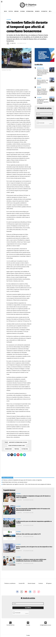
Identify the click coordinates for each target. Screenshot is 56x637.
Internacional (29, 11)
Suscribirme (45, 118)
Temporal (16, 448)
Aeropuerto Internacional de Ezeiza (18, 442)
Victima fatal (25, 448)
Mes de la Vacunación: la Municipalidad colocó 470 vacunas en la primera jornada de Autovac (33, 509)
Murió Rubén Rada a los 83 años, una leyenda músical (14, 482)
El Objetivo (13, 43)
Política (11, 11)
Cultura (39, 87)
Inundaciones (8, 448)
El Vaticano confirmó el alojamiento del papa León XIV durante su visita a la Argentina (22, 480)
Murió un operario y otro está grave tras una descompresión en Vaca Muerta (34, 547)
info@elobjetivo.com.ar (45, 625)
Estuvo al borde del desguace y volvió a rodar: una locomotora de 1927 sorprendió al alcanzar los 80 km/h (42, 92)
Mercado (16, 11)
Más (50, 11)
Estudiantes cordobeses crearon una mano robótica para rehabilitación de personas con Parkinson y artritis (31, 560)
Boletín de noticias (45, 108)
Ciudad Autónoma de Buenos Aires (16, 445)
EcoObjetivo (44, 11)
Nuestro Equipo (31, 583)
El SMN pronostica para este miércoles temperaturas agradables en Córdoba (34, 522)
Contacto (40, 583)
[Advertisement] (19, 79)
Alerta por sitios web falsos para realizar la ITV (28, 534)
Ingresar (49, 583)
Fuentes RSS (22, 583)
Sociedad (22, 11)
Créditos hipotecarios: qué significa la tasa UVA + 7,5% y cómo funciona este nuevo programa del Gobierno (26, 484)
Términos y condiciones (9, 583)
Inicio (5, 11)
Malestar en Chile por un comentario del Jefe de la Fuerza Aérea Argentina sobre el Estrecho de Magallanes (43, 72)
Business (37, 11)
